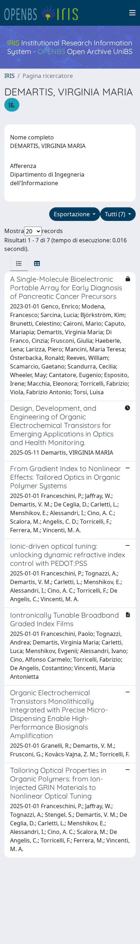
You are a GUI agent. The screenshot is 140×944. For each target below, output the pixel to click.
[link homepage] (44, 12)
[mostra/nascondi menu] (132, 12)
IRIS (9, 76)
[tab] (19, 263)
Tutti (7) (116, 214)
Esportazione (72, 214)
